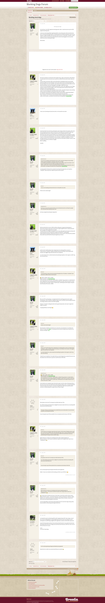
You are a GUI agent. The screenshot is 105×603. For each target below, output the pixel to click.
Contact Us (69, 568)
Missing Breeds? (32, 583)
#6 (40, 182)
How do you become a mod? (34, 586)
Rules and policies (32, 588)
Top (76, 568)
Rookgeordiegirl (33, 134)
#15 (40, 399)
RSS (77, 568)
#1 (40, 23)
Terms (32, 602)
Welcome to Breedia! (33, 582)
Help (72, 568)
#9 (40, 247)
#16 (40, 426)
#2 (40, 74)
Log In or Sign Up (55, 0)
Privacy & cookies (36, 602)
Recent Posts (30, 12)
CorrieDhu (32, 521)
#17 (40, 452)
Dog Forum (62, 0)
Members (35, 10)
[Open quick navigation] (75, 15)
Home (74, 568)
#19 (40, 515)
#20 (40, 542)
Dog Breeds (67, 0)
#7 (40, 203)
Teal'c (31, 406)
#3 (40, 108)
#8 (40, 224)
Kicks (31, 115)
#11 (40, 296)
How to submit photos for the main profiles (37, 585)
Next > (45, 561)
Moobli (46, 18)
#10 (40, 268)
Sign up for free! (60, 69)
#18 (40, 485)
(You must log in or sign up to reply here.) (69, 561)
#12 (40, 320)
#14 (40, 369)
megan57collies (33, 81)
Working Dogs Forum (37, 18)
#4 (40, 128)
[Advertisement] (52, 60)
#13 (40, 342)
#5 (40, 155)
